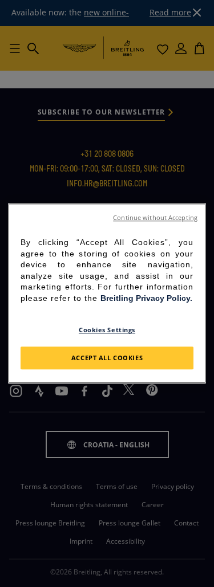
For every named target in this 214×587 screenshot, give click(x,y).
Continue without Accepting (155, 218)
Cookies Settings (107, 329)
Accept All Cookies (107, 358)
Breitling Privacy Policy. (146, 298)
